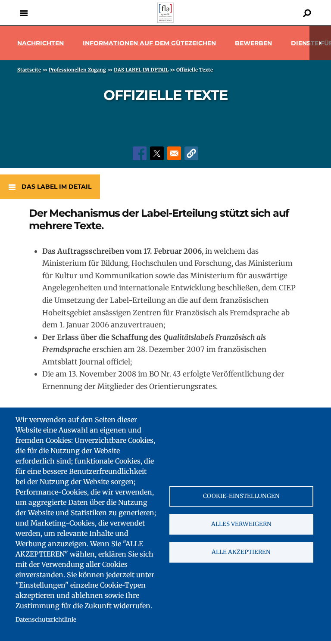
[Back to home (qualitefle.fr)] (165, 20)
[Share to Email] (174, 153)
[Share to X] (157, 153)
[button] (191, 153)
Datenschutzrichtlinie (46, 619)
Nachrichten (40, 43)
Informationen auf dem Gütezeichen (149, 43)
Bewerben (253, 43)
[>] (320, 43)
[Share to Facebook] (140, 153)
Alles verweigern (241, 524)
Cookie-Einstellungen (241, 496)
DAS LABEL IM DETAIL (56, 186)
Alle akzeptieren (241, 552)
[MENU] (23, 13)
